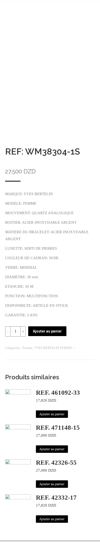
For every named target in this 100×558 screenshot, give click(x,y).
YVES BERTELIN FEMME (53, 348)
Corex (60, 552)
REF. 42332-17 (56, 497)
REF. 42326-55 (56, 462)
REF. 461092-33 (58, 392)
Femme (28, 348)
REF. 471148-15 (58, 427)
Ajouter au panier (47, 331)
